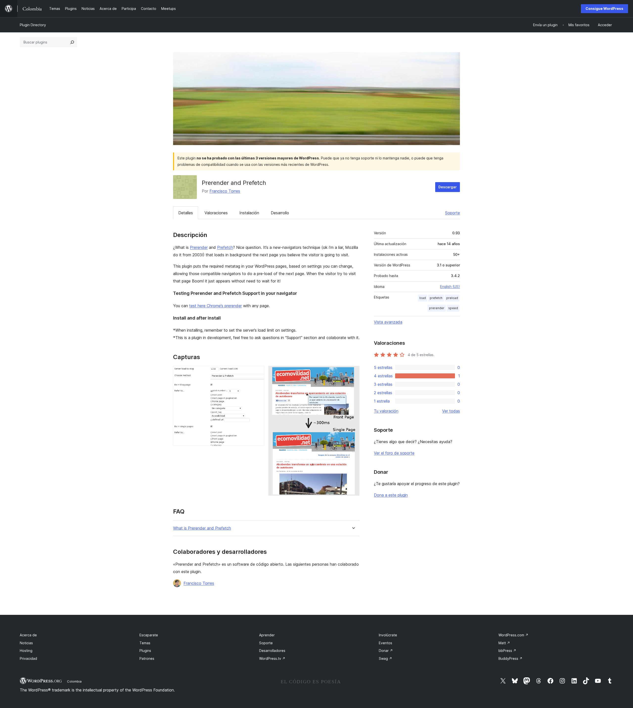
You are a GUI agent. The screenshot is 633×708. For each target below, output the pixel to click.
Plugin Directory (33, 25)
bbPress (507, 650)
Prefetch (225, 247)
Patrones (146, 658)
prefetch (436, 298)
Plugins (145, 650)
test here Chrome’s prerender (215, 305)
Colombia (74, 681)
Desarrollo (280, 212)
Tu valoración (386, 410)
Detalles (185, 212)
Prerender (199, 247)
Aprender (267, 635)
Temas (144, 643)
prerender (436, 308)
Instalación (249, 212)
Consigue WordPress (604, 8)
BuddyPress (510, 658)
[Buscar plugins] (72, 42)
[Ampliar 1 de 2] (257, 372)
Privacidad (28, 658)
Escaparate (148, 635)
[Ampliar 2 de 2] (352, 372)
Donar (386, 650)
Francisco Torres (224, 191)
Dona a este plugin (391, 495)
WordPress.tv (272, 658)
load (422, 298)
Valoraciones (216, 212)
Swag (385, 658)
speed (453, 308)
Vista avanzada (388, 322)
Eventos (385, 643)
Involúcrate (388, 635)
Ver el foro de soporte (394, 453)
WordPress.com (513, 635)
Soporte (452, 212)
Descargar (447, 187)
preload (452, 298)
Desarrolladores (272, 650)
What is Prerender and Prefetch (202, 528)
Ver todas (451, 410)
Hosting (26, 650)
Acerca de (28, 635)
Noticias (26, 643)
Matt (504, 643)
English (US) (450, 286)
